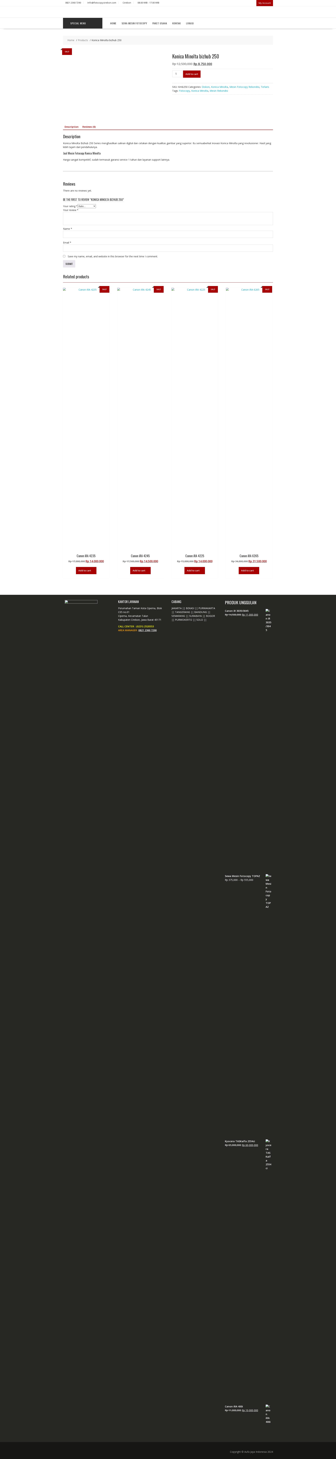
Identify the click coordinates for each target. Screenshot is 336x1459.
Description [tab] (72, 126)
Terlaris (265, 87)
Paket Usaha (159, 23)
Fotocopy (184, 90)
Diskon (206, 87)
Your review (70, 210)
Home (113, 23)
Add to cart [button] (84, 570)
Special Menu (78, 23)
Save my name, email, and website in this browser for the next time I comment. (113, 256)
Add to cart (192, 74)
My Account (265, 3)
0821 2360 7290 (147, 630)
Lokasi (190, 23)
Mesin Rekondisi (219, 90)
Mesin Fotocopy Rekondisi (244, 87)
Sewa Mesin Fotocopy (134, 23)
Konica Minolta (219, 87)
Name (67, 228)
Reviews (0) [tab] (89, 126)
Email (67, 242)
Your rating (70, 206)
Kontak (176, 23)
